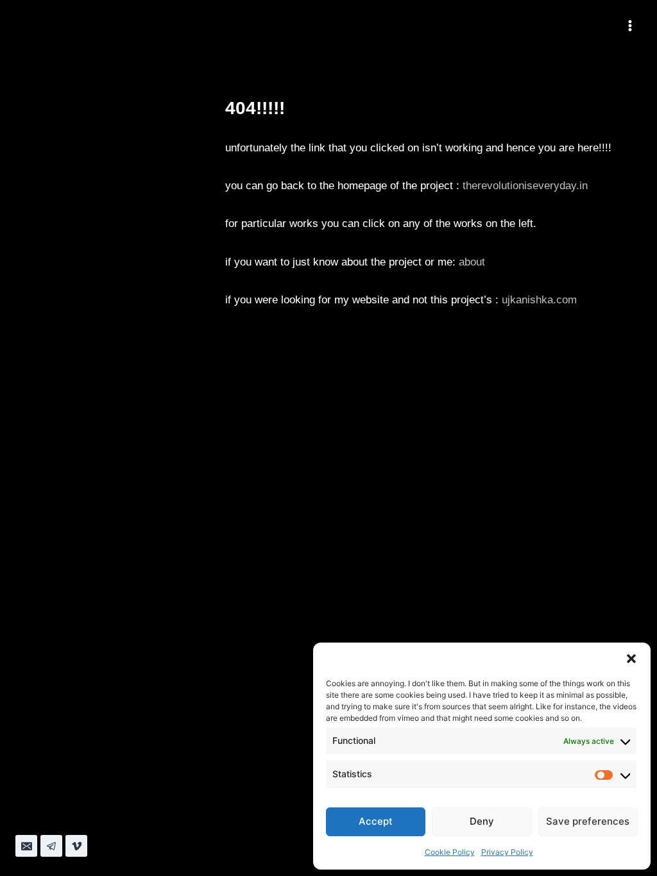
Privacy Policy (507, 852)
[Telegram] (51, 846)
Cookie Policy (450, 852)
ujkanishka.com (539, 300)
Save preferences (587, 821)
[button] (631, 658)
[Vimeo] (76, 846)
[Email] (26, 846)
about (472, 262)
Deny (482, 821)
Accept (376, 821)
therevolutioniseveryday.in (525, 186)
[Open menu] (630, 25)
